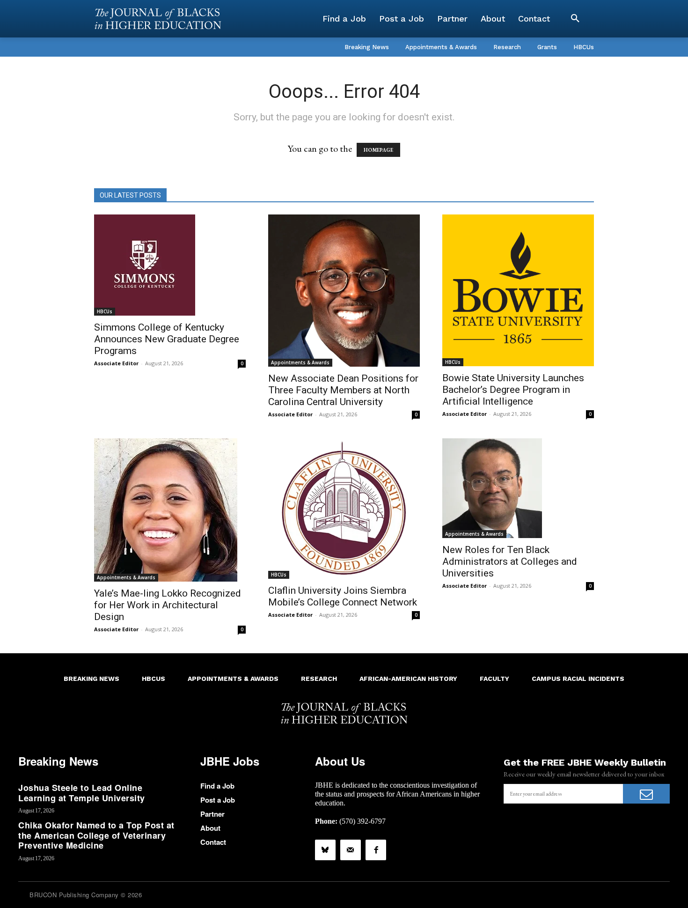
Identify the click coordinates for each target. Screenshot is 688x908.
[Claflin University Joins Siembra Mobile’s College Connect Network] (344, 508)
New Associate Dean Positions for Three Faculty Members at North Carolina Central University (343, 390)
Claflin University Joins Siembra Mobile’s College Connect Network (342, 596)
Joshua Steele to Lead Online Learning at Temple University (81, 793)
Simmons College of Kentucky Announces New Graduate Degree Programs (166, 339)
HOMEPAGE (378, 150)
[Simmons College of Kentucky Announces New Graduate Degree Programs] (170, 265)
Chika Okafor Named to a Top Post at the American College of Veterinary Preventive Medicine (96, 835)
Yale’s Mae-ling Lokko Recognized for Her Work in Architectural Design (167, 605)
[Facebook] (376, 850)
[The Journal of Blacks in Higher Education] (157, 19)
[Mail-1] (350, 850)
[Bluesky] (325, 850)
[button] (575, 18)
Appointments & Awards (300, 362)
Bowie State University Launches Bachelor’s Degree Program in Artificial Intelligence (513, 389)
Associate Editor (116, 363)
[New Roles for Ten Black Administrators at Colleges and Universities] (518, 488)
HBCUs (104, 311)
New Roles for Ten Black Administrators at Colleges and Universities (509, 561)
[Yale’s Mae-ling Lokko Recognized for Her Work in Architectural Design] (170, 510)
